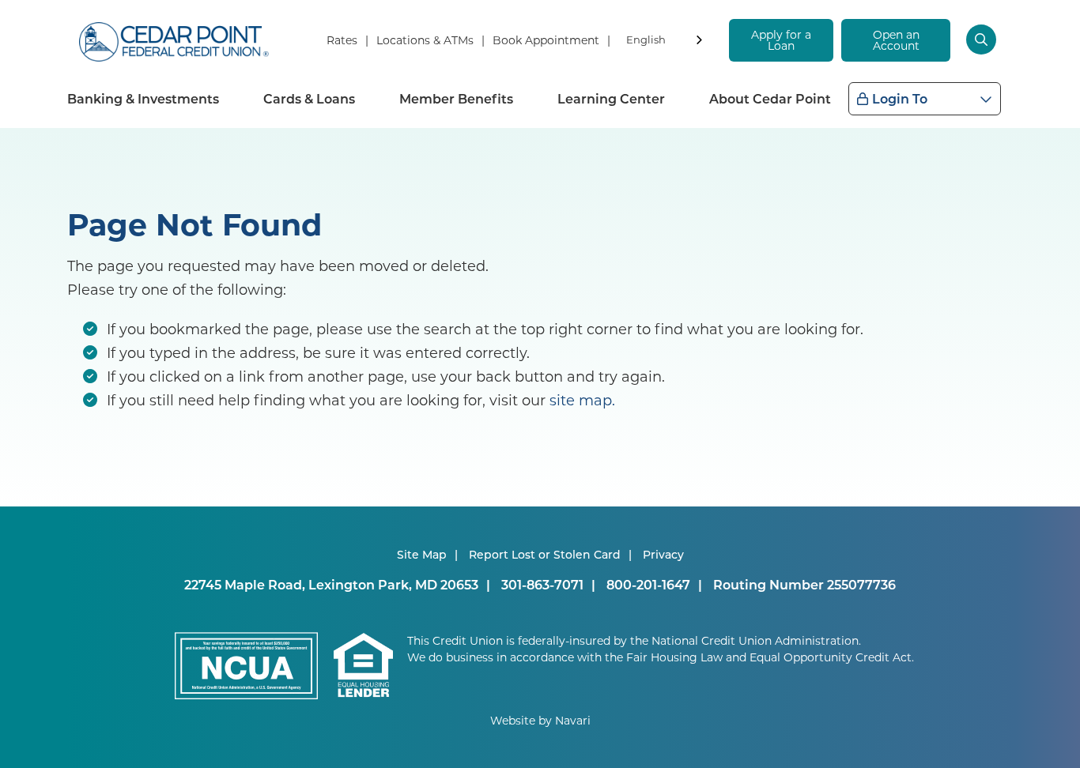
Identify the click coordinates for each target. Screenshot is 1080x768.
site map (580, 399)
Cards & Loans (309, 98)
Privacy (663, 554)
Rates (342, 39)
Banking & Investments (143, 98)
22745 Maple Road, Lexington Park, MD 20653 (331, 584)
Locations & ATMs (425, 39)
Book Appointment (546, 39)
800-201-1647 (648, 584)
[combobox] (665, 42)
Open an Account (896, 40)
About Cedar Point (770, 98)
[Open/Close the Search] (983, 39)
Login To (899, 98)
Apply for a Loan (781, 40)
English (646, 39)
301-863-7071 (542, 584)
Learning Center (611, 98)
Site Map (422, 554)
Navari (573, 720)
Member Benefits (456, 98)
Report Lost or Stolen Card (545, 554)
